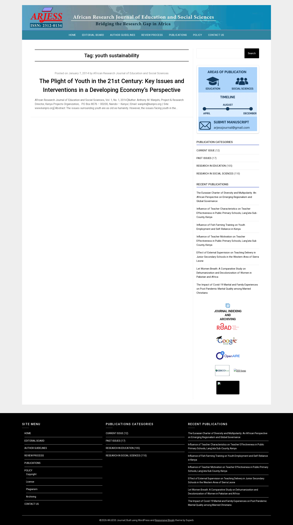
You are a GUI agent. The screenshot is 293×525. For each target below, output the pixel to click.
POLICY (197, 35)
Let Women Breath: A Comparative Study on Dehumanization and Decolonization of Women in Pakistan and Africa (224, 273)
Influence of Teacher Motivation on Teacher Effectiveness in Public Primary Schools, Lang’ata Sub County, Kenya (226, 240)
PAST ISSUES (204, 158)
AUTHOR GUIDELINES (122, 35)
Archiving (31, 496)
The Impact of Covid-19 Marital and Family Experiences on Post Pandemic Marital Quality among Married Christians (227, 289)
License (30, 481)
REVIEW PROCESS (152, 35)
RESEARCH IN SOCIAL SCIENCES (215, 173)
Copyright (31, 474)
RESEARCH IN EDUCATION (211, 165)
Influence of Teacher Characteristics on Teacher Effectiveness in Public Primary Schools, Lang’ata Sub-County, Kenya (227, 213)
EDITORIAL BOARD (93, 35)
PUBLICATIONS (178, 35)
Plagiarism (31, 489)
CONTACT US (216, 35)
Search (252, 53)
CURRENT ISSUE (206, 150)
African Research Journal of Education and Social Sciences (131, 73)
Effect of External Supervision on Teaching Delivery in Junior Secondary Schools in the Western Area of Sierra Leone (228, 256)
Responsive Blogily (165, 520)
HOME (72, 35)
